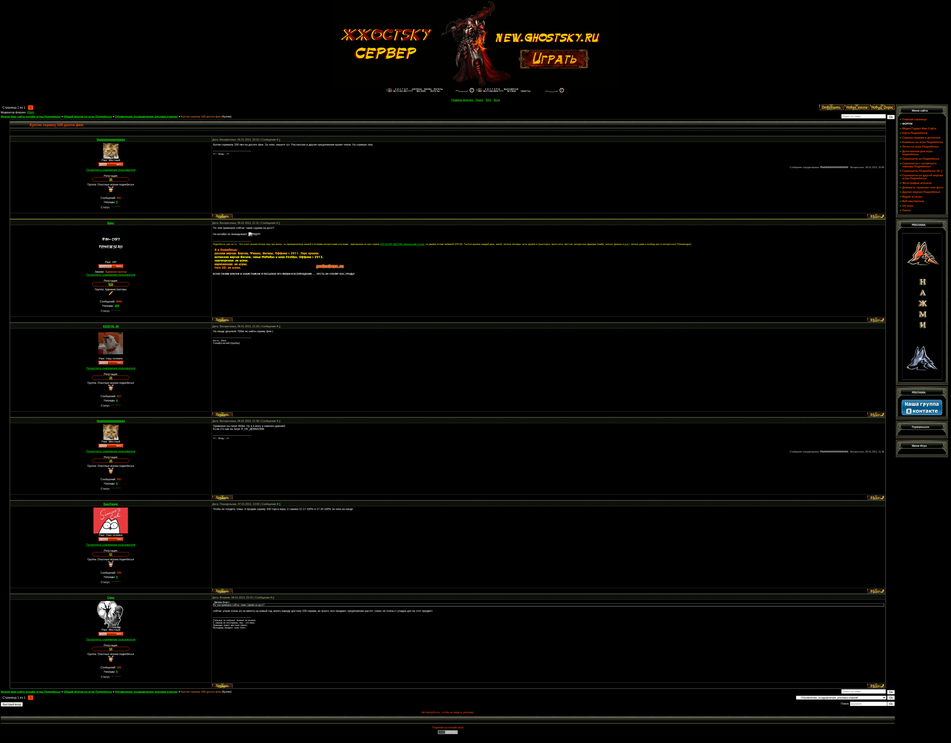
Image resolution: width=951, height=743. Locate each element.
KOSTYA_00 (111, 326)
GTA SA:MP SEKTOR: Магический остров (402, 244)
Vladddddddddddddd (111, 139)
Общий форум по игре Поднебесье (88, 116)
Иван (30, 112)
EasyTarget (111, 504)
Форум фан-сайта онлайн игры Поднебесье (31, 116)
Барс (110, 222)
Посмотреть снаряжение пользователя (110, 169)
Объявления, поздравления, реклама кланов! (146, 116)
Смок (110, 597)
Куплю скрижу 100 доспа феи (201, 116)
